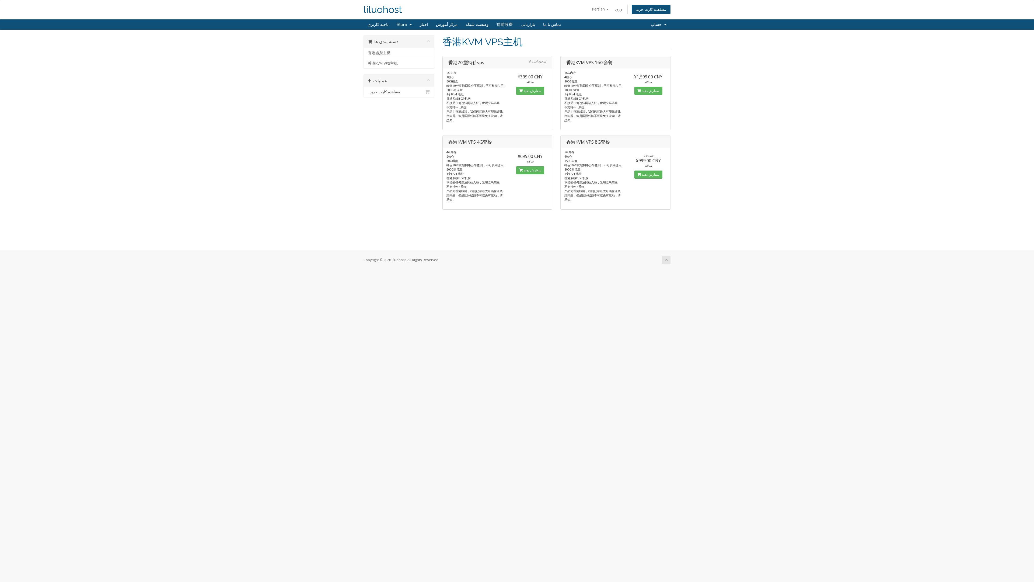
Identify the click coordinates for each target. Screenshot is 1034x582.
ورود (618, 9)
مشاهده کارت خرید (651, 9)
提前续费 (505, 24)
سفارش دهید (532, 90)
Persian (599, 9)
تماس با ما (552, 24)
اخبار (424, 24)
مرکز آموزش (446, 24)
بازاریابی (528, 24)
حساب (657, 24)
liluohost (383, 9)
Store (403, 24)
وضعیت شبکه (477, 24)
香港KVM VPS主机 (383, 63)
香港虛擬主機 (379, 52)
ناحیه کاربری (378, 24)
